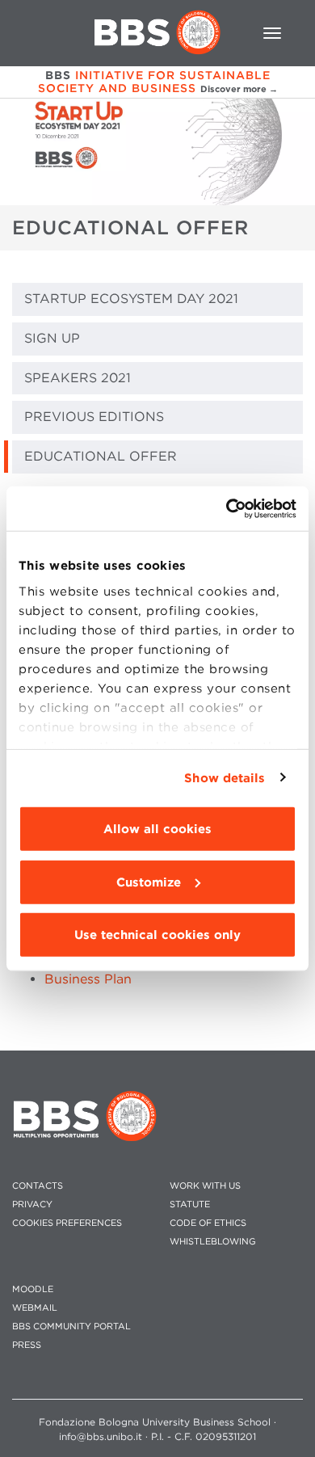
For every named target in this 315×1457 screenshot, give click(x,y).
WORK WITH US (205, 1185)
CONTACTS (37, 1185)
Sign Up (52, 338)
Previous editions (94, 416)
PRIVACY (32, 1204)
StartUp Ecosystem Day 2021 (131, 298)
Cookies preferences (67, 1223)
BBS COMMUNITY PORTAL (71, 1326)
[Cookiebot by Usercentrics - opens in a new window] (226, 508)
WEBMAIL (34, 1307)
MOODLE (32, 1289)
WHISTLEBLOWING (213, 1241)
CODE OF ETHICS (208, 1223)
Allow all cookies (157, 829)
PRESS (26, 1345)
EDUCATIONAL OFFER (100, 456)
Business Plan (88, 979)
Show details (224, 777)
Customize (148, 881)
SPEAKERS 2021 (77, 377)
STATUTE (190, 1204)
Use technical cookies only (157, 935)
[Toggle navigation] (272, 33)
